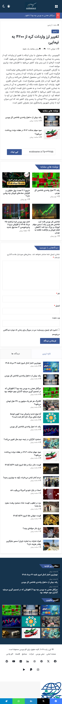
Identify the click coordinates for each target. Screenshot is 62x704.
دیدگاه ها (15, 353)
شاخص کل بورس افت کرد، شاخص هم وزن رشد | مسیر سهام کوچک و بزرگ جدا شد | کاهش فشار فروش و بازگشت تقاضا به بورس (46, 227)
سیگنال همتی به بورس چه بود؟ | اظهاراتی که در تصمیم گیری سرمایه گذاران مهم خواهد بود (22, 390)
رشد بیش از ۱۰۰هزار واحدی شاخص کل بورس (23, 117)
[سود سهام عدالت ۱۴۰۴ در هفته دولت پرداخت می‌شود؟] (52, 134)
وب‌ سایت (56, 317)
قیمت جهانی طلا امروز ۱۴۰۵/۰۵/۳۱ (27, 515)
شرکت (31, 654)
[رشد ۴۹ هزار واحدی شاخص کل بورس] (46, 180)
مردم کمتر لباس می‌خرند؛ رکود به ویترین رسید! (22, 477)
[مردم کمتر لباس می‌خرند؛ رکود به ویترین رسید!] (51, 481)
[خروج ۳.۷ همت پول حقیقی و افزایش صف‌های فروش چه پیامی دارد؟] (16, 180)
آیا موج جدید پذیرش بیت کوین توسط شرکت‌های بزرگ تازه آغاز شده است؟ (25, 415)
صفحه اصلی (51, 654)
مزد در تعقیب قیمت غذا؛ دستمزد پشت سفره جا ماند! (23, 504)
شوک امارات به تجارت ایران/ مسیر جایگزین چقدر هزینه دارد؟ (23, 543)
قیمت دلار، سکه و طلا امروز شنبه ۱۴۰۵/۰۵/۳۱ (23, 464)
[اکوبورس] (31, 6)
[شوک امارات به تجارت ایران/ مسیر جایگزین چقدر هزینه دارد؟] (51, 545)
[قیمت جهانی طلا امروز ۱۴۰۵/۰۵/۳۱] (51, 519)
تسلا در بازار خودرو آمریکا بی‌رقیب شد (25, 490)
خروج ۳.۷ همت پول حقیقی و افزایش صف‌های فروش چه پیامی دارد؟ (16, 193)
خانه (55, 25)
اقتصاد (17, 654)
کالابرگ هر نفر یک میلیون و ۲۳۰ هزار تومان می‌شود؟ (23, 403)
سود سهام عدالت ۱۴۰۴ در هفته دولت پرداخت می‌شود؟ (22, 454)
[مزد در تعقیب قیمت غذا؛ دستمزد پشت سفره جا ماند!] (51, 507)
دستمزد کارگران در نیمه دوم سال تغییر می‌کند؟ (22, 439)
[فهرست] (56, 7)
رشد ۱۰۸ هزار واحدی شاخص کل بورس (25, 426)
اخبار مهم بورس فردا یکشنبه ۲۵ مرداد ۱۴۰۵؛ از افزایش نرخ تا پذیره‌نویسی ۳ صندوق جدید (17, 224)
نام (58, 293)
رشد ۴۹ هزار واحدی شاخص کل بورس (47, 192)
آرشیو (50, 25)
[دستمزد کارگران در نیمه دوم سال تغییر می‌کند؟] (51, 443)
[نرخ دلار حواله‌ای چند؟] (51, 532)
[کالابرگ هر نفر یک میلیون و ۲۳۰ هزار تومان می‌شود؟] (51, 405)
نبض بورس (40, 654)
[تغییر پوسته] (3, 7)
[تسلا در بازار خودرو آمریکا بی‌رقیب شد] (51, 494)
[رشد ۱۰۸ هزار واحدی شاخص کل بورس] (51, 430)
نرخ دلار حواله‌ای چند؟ (32, 528)
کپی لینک (14, 152)
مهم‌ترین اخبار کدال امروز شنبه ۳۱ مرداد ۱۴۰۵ (23, 363)
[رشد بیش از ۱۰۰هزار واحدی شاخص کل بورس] (52, 121)
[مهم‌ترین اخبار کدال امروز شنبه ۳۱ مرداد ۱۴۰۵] (51, 367)
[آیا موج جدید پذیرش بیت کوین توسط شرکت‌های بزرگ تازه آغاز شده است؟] (51, 417)
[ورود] (8, 7)
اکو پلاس (9, 654)
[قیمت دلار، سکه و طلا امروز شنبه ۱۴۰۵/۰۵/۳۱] (51, 468)
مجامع (24, 654)
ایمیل (57, 305)
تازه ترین (47, 353)
